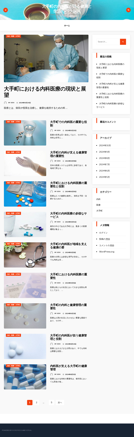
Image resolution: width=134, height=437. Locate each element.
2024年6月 (104, 171)
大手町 (18, 36)
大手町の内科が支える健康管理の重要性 (68, 154)
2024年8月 (104, 158)
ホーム (67, 25)
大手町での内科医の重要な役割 (68, 123)
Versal (29, 430)
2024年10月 (105, 145)
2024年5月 (104, 177)
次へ (60, 402)
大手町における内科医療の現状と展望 (45, 92)
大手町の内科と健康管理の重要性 (68, 306)
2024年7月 (104, 164)
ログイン (103, 232)
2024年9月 (104, 152)
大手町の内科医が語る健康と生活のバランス (67, 8)
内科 (8, 36)
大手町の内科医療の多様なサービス (68, 215)
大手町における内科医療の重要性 (68, 276)
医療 (12, 36)
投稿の (104, 239)
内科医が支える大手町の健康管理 (68, 367)
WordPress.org (106, 251)
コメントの (106, 245)
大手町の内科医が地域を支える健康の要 (68, 245)
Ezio (12, 103)
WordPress (17, 430)
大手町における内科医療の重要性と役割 (68, 184)
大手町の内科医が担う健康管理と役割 (68, 337)
